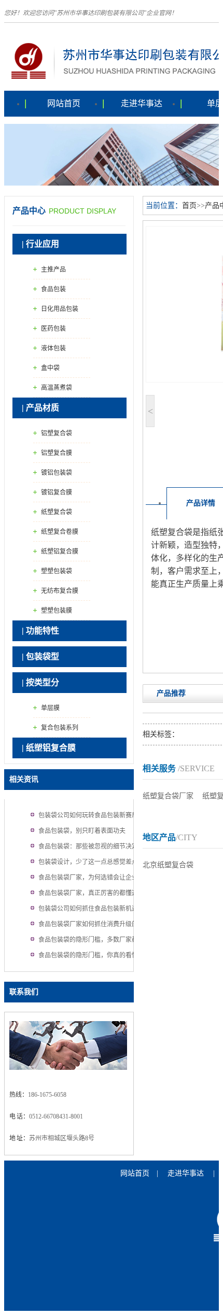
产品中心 (29, 210)
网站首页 (63, 103)
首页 (189, 205)
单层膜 (50, 708)
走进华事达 (141, 103)
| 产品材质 (40, 407)
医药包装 (53, 328)
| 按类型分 (40, 682)
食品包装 (53, 289)
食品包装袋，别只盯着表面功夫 (82, 831)
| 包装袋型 (40, 656)
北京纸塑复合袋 (168, 865)
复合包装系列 (59, 727)
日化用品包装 (59, 309)
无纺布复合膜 (59, 591)
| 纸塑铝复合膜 (49, 747)
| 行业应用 (40, 243)
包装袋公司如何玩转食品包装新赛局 (88, 815)
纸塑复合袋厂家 (168, 796)
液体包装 (53, 348)
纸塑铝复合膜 (59, 551)
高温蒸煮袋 (56, 387)
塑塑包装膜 (56, 610)
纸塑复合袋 (56, 512)
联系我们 (23, 992)
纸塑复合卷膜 (59, 531)
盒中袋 (50, 368)
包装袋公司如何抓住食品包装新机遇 (88, 908)
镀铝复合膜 (56, 492)
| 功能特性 (40, 630)
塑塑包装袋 (56, 571)
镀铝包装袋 (56, 472)
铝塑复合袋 (56, 433)
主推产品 (53, 269)
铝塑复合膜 (56, 453)
